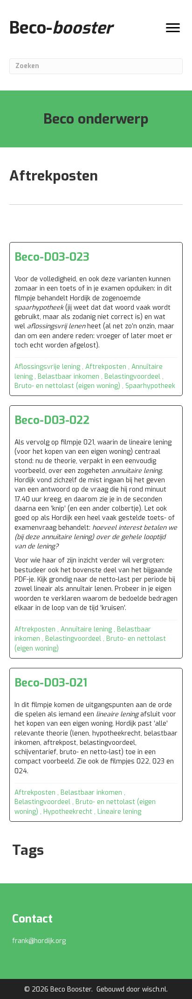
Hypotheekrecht (67, 811)
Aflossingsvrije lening (47, 366)
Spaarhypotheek (150, 386)
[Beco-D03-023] (96, 319)
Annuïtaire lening (86, 629)
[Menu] (173, 28)
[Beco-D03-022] (96, 532)
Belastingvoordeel (132, 376)
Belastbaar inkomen (68, 376)
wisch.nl (154, 989)
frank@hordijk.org (39, 941)
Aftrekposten (105, 366)
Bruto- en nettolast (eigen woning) (67, 386)
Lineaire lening (119, 811)
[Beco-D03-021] (96, 744)
